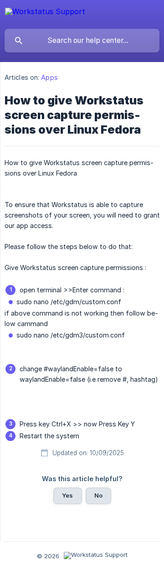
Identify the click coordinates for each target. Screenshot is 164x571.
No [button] (98, 495)
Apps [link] (49, 77)
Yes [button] (67, 495)
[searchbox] (82, 40)
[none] (45, 13)
